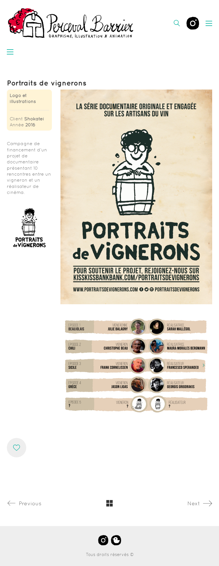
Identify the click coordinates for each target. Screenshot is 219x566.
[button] (209, 23)
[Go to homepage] (71, 23)
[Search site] (177, 24)
